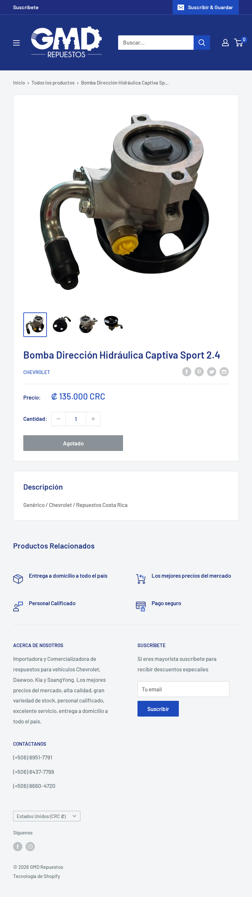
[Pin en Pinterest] (199, 371)
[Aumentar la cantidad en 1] (93, 419)
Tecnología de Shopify (36, 876)
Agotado (73, 443)
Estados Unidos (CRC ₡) (41, 816)
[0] (239, 43)
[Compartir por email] (224, 371)
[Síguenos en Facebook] (17, 846)
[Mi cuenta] (225, 42)
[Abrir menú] (16, 43)
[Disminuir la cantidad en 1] (58, 419)
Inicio (19, 82)
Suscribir (158, 708)
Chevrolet (36, 372)
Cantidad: (35, 418)
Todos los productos (53, 82)
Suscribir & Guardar (210, 7)
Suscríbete (26, 7)
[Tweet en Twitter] (211, 371)
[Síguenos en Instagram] (30, 846)
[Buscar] (202, 42)
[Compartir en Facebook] (186, 371)
